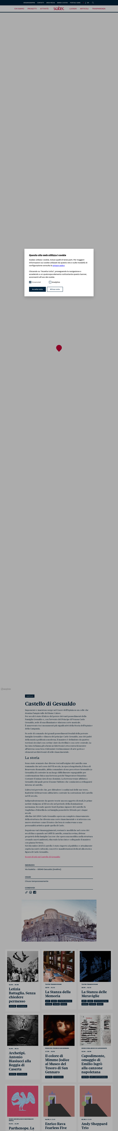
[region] (59, 351)
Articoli (84, 8)
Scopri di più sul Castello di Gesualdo (42, 857)
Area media (50, 3)
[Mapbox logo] (6, 689)
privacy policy (59, 265)
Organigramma (29, 3)
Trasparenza (98, 8)
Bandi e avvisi (62, 3)
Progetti (32, 8)
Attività (44, 8)
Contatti (40, 3)
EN (88, 3)
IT (83, 3)
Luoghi (73, 8)
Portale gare (75, 3)
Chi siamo (19, 8)
